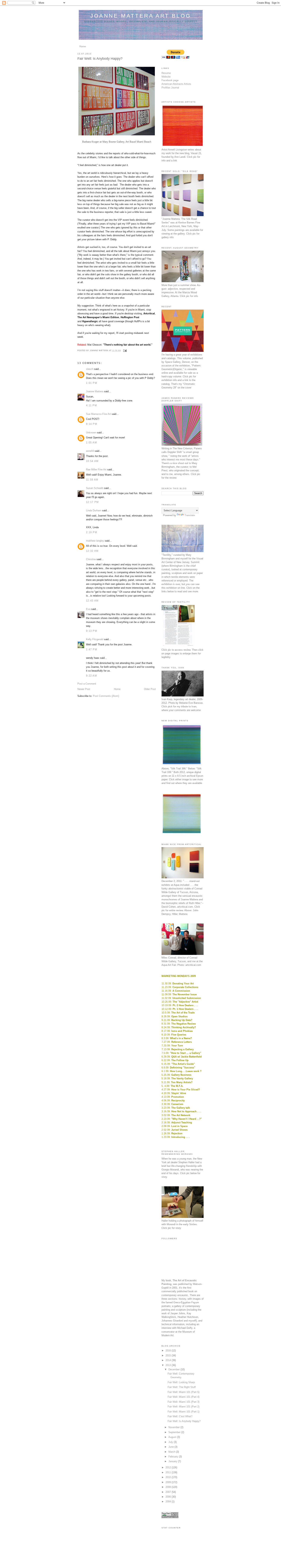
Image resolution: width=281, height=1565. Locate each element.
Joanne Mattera (94, 391)
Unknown (91, 432)
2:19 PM (91, 532)
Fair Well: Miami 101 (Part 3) (183, 1401)
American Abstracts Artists (176, 84)
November (174, 1427)
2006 (169, 1496)
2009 (169, 1482)
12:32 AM (92, 550)
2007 (169, 1492)
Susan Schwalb (94, 488)
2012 (169, 1467)
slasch (89, 369)
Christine (91, 559)
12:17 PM (92, 502)
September (174, 1432)
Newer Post (83, 689)
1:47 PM (91, 649)
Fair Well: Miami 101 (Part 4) (183, 1396)
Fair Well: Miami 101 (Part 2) (183, 1406)
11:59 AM (92, 479)
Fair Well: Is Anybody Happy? (184, 1421)
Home (82, 46)
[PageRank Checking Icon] (170, 1517)
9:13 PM (91, 630)
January (173, 1461)
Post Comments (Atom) (106, 696)
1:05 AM (91, 442)
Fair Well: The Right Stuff (182, 1387)
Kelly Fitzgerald (94, 639)
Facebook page (170, 80)
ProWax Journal (170, 87)
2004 (169, 1501)
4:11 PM (91, 405)
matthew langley (95, 540)
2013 (169, 1365)
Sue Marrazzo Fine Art (98, 414)
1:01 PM (91, 383)
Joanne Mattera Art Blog (140, 16)
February (173, 1456)
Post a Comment (86, 683)
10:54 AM (92, 461)
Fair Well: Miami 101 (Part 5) (183, 1392)
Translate (189, 515)
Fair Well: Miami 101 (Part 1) (183, 1411)
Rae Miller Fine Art (96, 469)
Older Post (150, 689)
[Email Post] (125, 350)
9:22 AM (91, 675)
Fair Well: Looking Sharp (181, 1382)
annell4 (90, 450)
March (172, 1451)
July (171, 1442)
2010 (169, 1477)
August (172, 1437)
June (171, 1446)
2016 (169, 1350)
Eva (88, 609)
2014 (169, 1360)
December (174, 1369)
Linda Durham (93, 510)
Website (166, 76)
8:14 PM (91, 424)
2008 (169, 1487)
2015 (169, 1355)
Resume (166, 73)
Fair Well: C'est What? (180, 1416)
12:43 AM (92, 600)
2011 (169, 1472)
